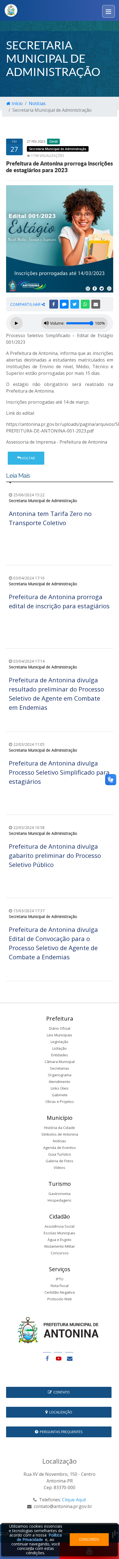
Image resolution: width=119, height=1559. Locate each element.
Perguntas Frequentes (60, 1431)
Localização (60, 1412)
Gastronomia (59, 1193)
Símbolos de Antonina (59, 1134)
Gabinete (60, 1094)
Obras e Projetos (59, 1101)
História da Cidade (59, 1127)
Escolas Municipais (59, 1232)
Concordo (89, 1539)
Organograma (59, 1074)
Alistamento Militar (59, 1246)
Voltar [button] (28, 458)
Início (17, 103)
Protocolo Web (59, 1298)
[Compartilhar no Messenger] (64, 304)
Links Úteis (60, 1088)
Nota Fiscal (60, 1285)
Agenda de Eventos (59, 1147)
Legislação (59, 1041)
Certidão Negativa (60, 1292)
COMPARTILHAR (26, 304)
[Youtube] (58, 1358)
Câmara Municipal (60, 1061)
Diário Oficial (59, 1028)
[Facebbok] (47, 1358)
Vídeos (59, 1167)
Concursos (60, 1252)
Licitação (59, 1048)
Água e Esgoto (59, 1239)
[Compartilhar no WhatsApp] (85, 304)
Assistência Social (59, 1226)
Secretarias (59, 1068)
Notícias (37, 103)
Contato (61, 1392)
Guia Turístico (59, 1154)
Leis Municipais (59, 1034)
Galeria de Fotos (59, 1160)
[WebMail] (69, 1358)
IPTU (59, 1278)
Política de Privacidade (39, 1537)
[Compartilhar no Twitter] (74, 304)
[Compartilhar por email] (95, 304)
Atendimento (59, 1081)
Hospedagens (59, 1200)
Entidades (59, 1054)
